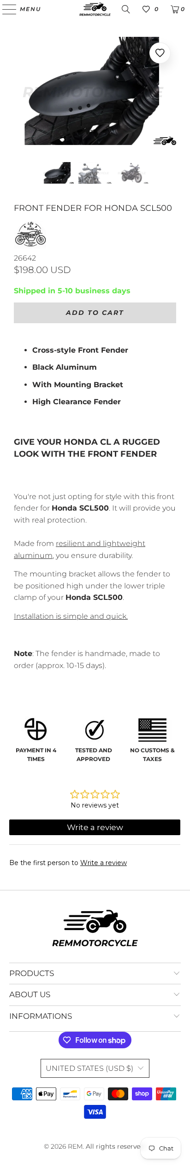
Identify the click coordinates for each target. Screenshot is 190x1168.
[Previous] (20, 92)
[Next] (169, 92)
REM (75, 1146)
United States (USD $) (89, 1068)
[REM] (95, 9)
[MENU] (5, 9)
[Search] (126, 9)
